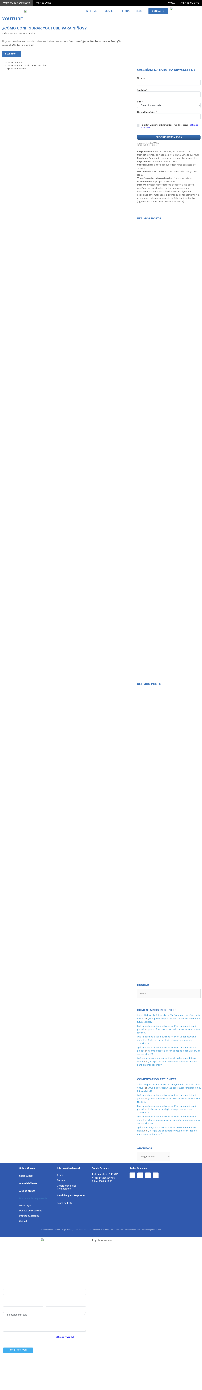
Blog (139, 10)
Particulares (43, 3)
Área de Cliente (190, 3)
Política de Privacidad (30, 1210)
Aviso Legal (25, 1205)
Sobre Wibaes (26, 1175)
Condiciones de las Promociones (66, 1187)
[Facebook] (132, 1175)
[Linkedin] (156, 1175)
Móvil (109, 10)
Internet (92, 10)
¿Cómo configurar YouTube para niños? (44, 28)
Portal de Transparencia (33, 1198)
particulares (30, 65)
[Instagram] (148, 1175)
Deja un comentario (15, 68)
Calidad (23, 1221)
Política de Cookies (29, 1216)
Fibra (126, 10)
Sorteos (61, 1180)
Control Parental (13, 62)
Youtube (41, 65)
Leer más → (11, 54)
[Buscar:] (169, 993)
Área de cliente (27, 1191)
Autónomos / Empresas (16, 3)
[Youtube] (140, 1175)
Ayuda (171, 3)
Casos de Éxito (64, 1203)
